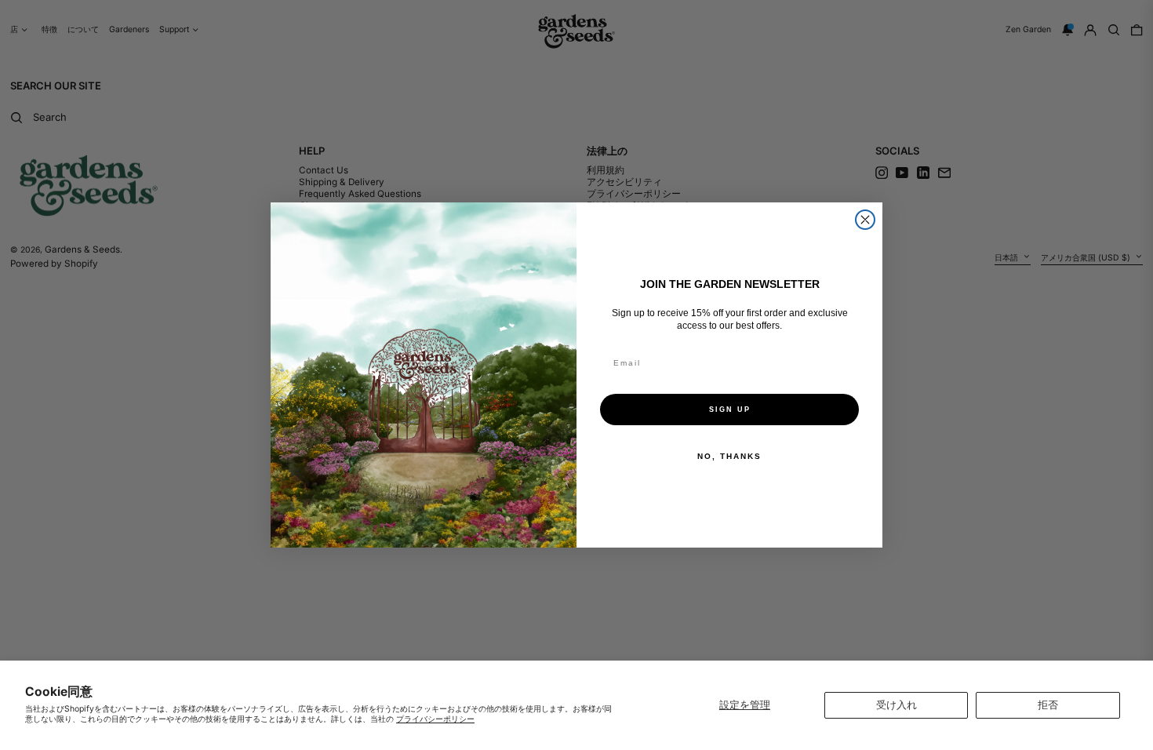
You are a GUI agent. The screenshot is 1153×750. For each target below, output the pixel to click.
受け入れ (896, 704)
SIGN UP (730, 409)
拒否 (1048, 704)
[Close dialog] (865, 219)
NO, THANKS (729, 456)
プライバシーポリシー (435, 719)
